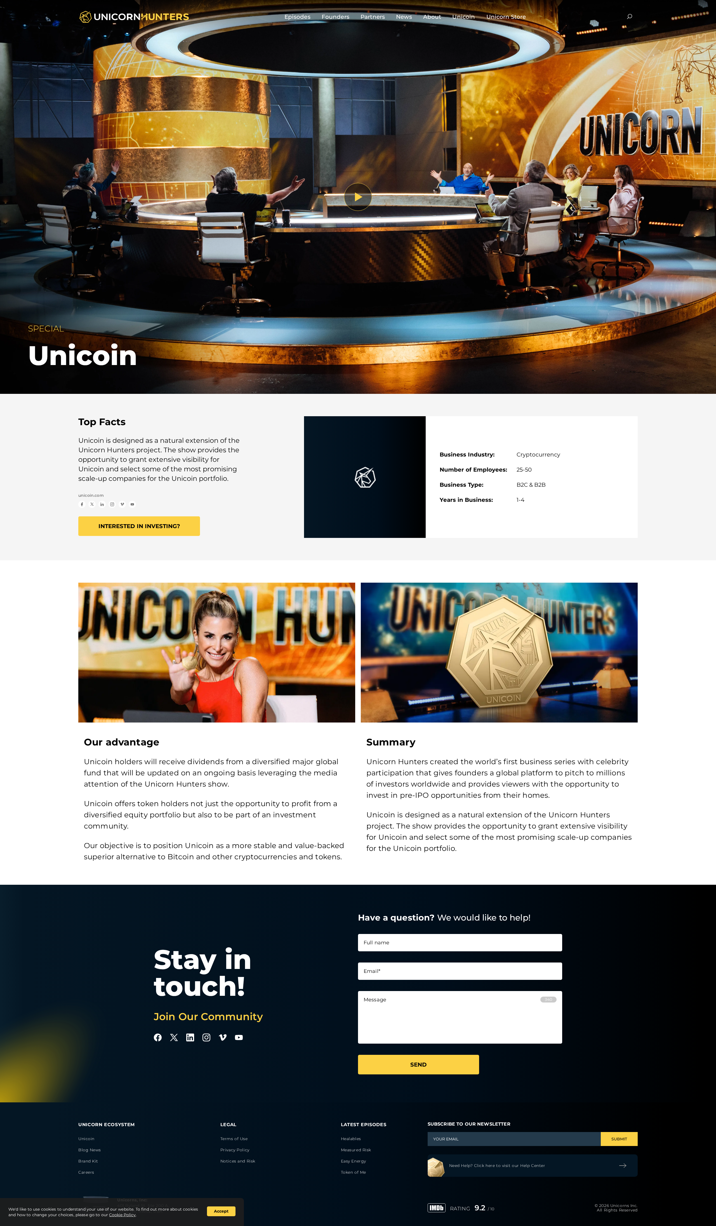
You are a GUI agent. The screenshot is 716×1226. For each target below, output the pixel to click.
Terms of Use (234, 1138)
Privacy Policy (234, 1149)
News (404, 16)
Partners (373, 16)
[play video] (358, 197)
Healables (351, 1138)
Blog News (89, 1149)
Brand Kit (88, 1161)
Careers (86, 1172)
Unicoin (463, 16)
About (432, 16)
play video (358, 197)
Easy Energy (353, 1161)
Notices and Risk (237, 1161)
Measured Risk (356, 1149)
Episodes (297, 16)
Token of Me (353, 1172)
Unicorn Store (506, 16)
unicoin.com (91, 495)
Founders (335, 16)
